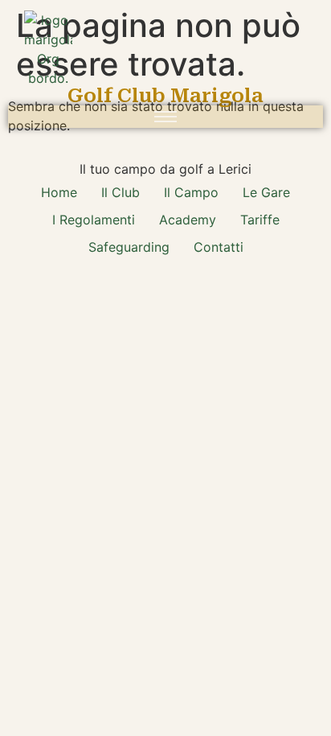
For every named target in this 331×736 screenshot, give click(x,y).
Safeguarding (129, 247)
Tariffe (260, 220)
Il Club (120, 192)
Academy (187, 220)
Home (59, 192)
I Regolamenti (93, 220)
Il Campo (191, 192)
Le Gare (266, 192)
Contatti (218, 247)
